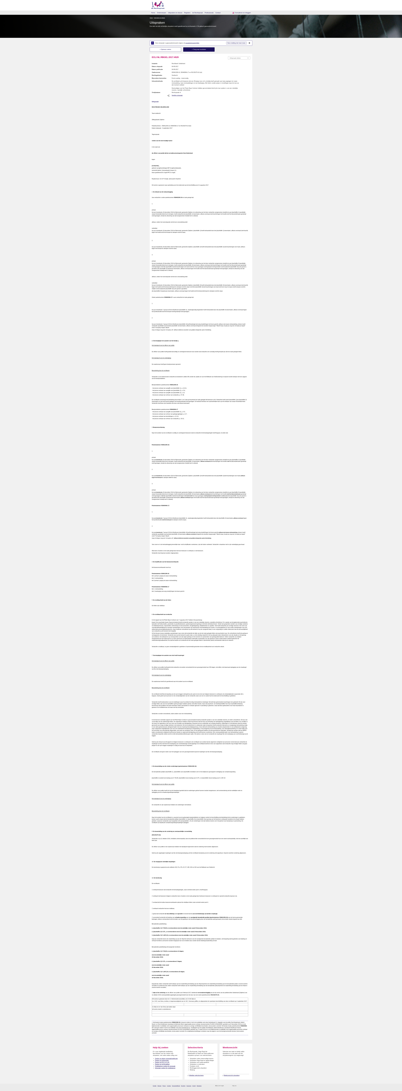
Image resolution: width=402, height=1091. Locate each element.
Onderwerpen (161, 13)
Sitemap (159, 1085)
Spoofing (183, 1085)
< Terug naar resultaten (199, 49)
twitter (238, 1086)
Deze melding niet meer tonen (236, 43)
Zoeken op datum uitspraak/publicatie (166, 1058)
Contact (218, 13)
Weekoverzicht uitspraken (232, 1075)
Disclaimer (199, 1085)
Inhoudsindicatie (157, 81)
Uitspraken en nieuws (175, 13)
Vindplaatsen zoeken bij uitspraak (165, 1066)
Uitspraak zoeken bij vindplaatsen (165, 1068)
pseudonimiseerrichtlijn (192, 43)
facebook (241, 1086)
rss (226, 1086)
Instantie (154, 63)
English (154, 1085)
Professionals (209, 13)
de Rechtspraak (197, 13)
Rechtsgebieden (157, 75)
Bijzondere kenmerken (159, 78)
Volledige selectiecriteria (196, 1075)
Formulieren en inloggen (243, 13)
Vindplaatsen (156, 92)
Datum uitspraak (157, 66)
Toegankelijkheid (176, 1085)
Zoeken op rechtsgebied (162, 1064)
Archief (194, 1085)
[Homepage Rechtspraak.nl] (157, 5)
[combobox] (239, 58)
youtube (249, 1086)
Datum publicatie (157, 69)
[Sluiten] (249, 43)
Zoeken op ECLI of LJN (162, 1062)
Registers (187, 13)
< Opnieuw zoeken (165, 49)
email (228, 1086)
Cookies (169, 1085)
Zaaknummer (156, 72)
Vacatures (188, 1085)
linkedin (246, 1086)
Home (153, 13)
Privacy (164, 1085)
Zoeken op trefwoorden (162, 1060)
